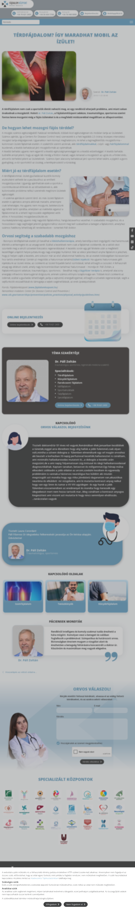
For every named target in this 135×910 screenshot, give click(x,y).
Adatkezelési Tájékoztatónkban (44, 878)
